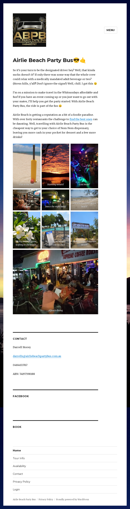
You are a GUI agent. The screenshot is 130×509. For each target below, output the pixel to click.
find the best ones (81, 119)
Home (17, 450)
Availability (19, 466)
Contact (18, 473)
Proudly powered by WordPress (72, 499)
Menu (111, 30)
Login (16, 489)
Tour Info (19, 458)
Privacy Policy (21, 481)
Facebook (21, 396)
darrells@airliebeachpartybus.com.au (37, 356)
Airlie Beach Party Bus (24, 499)
